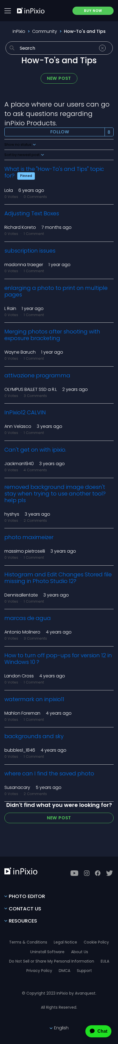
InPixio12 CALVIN (25, 412)
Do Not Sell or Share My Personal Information (51, 961)
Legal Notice (65, 942)
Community (44, 31)
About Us (79, 951)
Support (84, 970)
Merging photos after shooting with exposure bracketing (52, 335)
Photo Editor (27, 896)
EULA (105, 961)
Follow (59, 132)
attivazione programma (37, 375)
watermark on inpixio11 (34, 699)
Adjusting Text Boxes (31, 213)
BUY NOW (93, 10)
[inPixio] (30, 10)
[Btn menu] (7, 10)
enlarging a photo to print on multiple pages (56, 291)
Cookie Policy (96, 942)
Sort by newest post (22, 155)
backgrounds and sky (34, 736)
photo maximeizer (29, 537)
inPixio (19, 31)
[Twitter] (109, 873)
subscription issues (29, 251)
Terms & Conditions (28, 942)
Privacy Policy (39, 970)
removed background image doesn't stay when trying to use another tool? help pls (55, 493)
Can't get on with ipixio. (35, 450)
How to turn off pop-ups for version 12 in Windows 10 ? (58, 658)
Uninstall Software (47, 951)
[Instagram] (86, 873)
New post (59, 78)
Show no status (18, 144)
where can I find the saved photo (49, 773)
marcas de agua (27, 618)
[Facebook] (97, 873)
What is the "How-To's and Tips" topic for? (54, 172)
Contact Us (25, 908)
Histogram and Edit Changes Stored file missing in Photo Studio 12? (58, 578)
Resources (23, 920)
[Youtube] (74, 873)
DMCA (64, 970)
